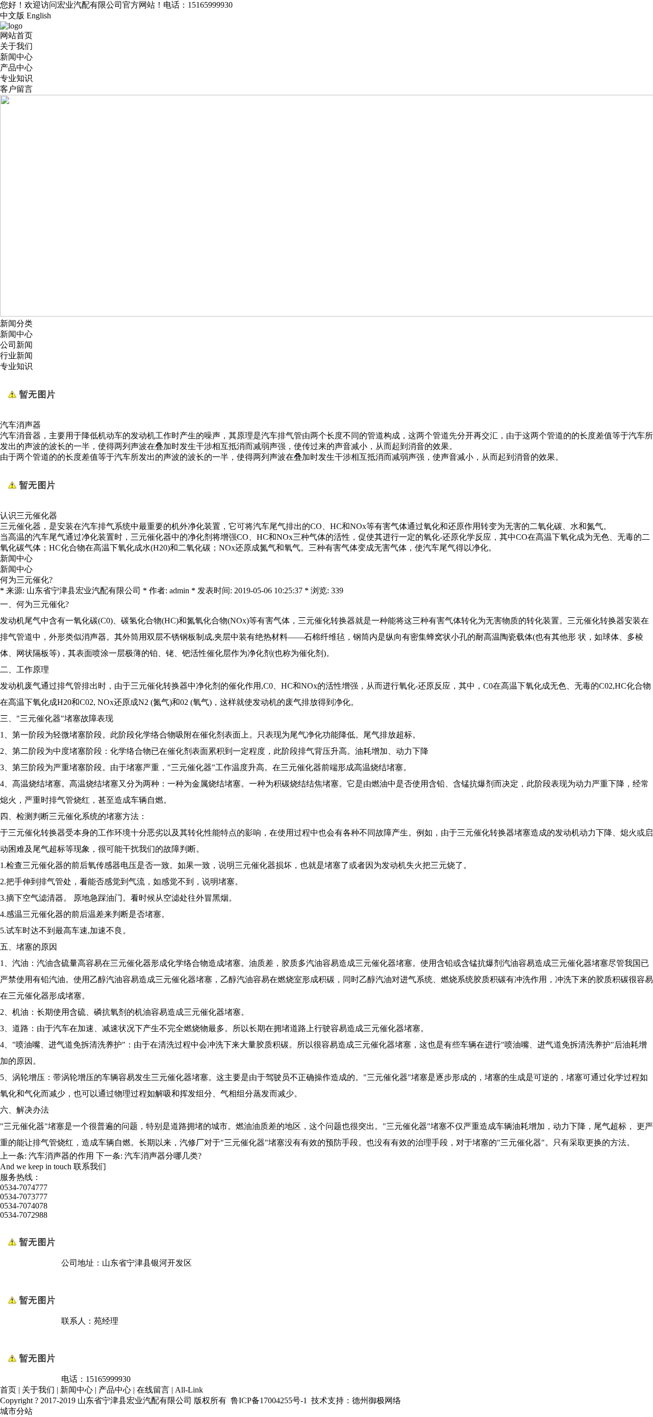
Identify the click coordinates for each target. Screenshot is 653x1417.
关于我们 (16, 46)
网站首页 (16, 35)
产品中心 (16, 67)
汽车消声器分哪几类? (163, 1155)
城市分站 (16, 1411)
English (39, 15)
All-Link (189, 1389)
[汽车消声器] (30, 415)
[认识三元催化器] (30, 506)
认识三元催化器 (28, 515)
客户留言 (16, 89)
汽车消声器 (20, 425)
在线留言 (153, 1389)
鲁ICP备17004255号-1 (269, 1400)
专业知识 (16, 78)
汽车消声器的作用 (61, 1155)
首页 (8, 1389)
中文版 (12, 15)
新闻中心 (16, 57)
